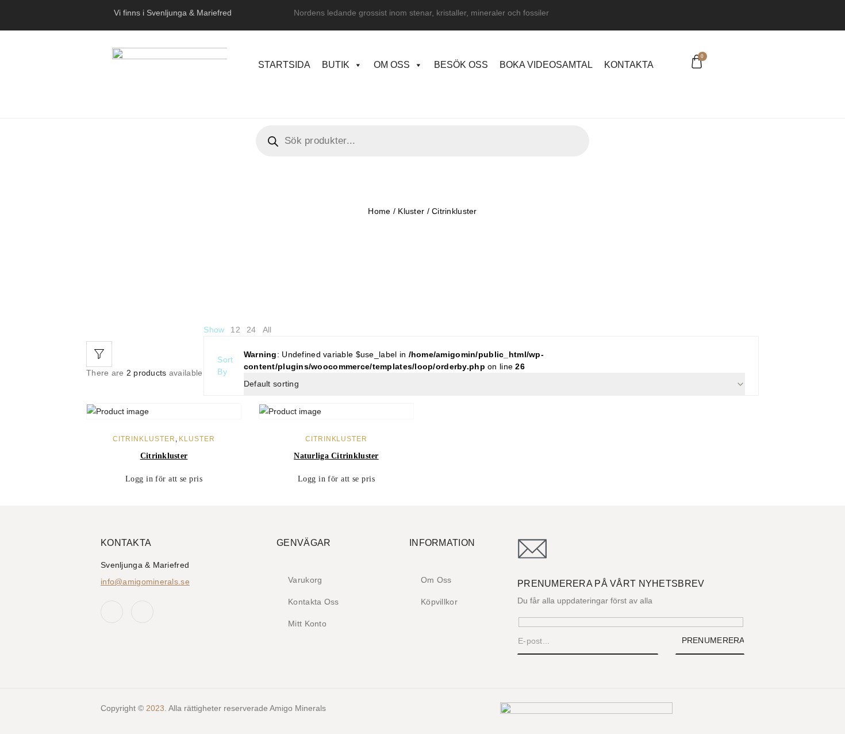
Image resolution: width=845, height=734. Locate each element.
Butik (335, 65)
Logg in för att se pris (163, 479)
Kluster (411, 211)
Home (379, 211)
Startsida (284, 65)
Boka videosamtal (546, 65)
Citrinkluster (144, 439)
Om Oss (392, 65)
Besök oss (461, 65)
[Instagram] (142, 612)
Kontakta (629, 65)
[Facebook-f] (112, 612)
